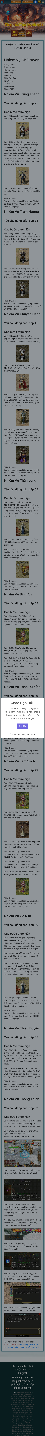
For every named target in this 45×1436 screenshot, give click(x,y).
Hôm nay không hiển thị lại (23, 734)
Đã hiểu (22, 726)
